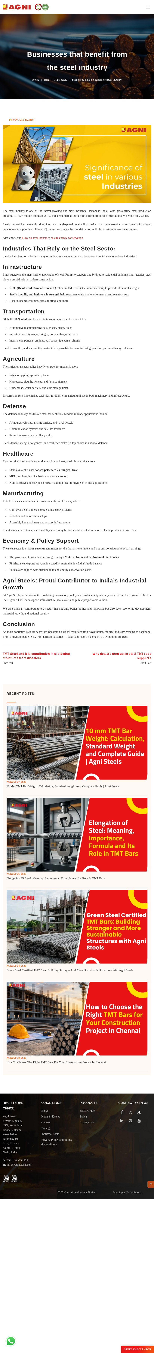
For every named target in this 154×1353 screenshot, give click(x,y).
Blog (46, 79)
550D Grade (87, 1110)
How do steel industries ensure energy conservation (52, 237)
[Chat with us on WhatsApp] (11, 1341)
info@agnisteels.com (19, 1164)
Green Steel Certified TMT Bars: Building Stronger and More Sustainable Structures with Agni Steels (70, 970)
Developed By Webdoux (127, 1192)
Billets (83, 1116)
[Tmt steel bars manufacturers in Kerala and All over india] (17, 7)
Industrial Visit (50, 1133)
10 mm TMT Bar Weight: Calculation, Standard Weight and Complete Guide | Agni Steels (63, 786)
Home (35, 79)
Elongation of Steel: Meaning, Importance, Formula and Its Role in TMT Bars (56, 878)
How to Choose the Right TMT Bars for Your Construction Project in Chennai (56, 1062)
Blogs (44, 1110)
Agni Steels (60, 79)
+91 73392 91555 (17, 1159)
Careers (45, 1122)
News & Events (50, 1116)
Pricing (45, 1128)
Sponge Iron (87, 1122)
